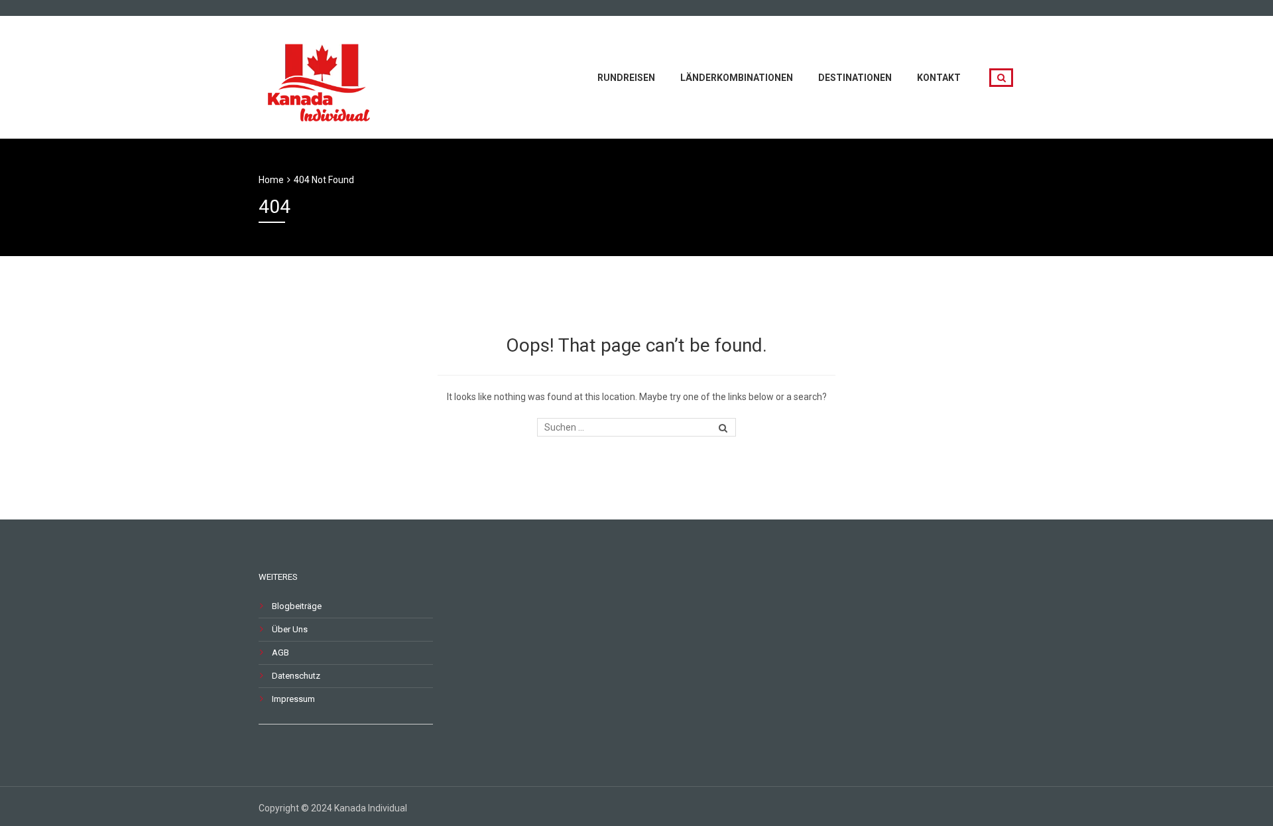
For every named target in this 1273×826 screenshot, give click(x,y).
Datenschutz (296, 676)
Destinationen (855, 77)
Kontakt (939, 77)
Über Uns (290, 629)
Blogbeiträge (297, 606)
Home (271, 179)
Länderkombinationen (736, 77)
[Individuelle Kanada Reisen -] (322, 76)
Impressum (293, 699)
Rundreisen (626, 77)
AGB (280, 652)
